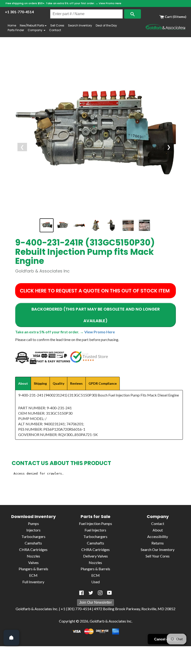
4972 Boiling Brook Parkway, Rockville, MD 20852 (134, 608)
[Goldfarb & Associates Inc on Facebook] (81, 592)
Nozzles (33, 556)
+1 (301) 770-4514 (76, 608)
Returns (157, 543)
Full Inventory (33, 582)
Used (95, 582)
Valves (33, 562)
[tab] (23, 383)
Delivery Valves (95, 556)
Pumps (33, 523)
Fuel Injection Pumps (95, 523)
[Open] (11, 638)
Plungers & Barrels (33, 569)
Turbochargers (33, 536)
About (158, 530)
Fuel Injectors (95, 530)
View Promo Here (110, 3)
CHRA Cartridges (33, 549)
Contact (55, 30)
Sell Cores (57, 25)
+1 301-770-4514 (19, 12)
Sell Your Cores (158, 556)
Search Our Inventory (157, 549)
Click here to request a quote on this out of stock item (95, 290)
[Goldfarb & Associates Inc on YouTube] (109, 592)
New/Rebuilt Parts (32, 25)
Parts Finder (16, 30)
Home (12, 25)
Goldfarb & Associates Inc (111, 621)
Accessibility (157, 536)
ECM (33, 575)
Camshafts (33, 543)
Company (35, 30)
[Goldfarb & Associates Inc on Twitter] (91, 592)
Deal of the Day (106, 25)
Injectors (33, 530)
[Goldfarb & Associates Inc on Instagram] (100, 592)
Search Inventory (80, 25)
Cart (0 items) (175, 17)
